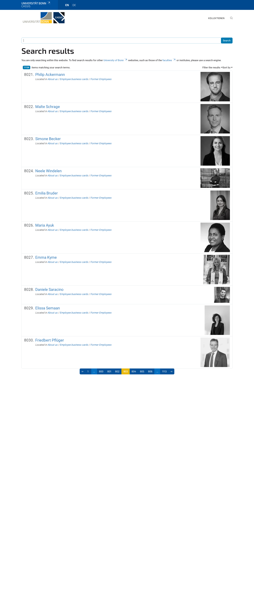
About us (52, 79)
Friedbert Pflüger (49, 340)
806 (150, 371)
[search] (230, 20)
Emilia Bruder (46, 193)
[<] (83, 371)
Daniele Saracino (49, 289)
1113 (164, 371)
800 (101, 371)
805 (142, 371)
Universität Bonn (33, 3)
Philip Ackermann (50, 74)
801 (109, 371)
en (67, 5)
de (74, 5)
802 (117, 371)
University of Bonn (113, 60)
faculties (167, 60)
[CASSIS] (43, 17)
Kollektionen (216, 18)
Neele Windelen (48, 171)
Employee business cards (74, 79)
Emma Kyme (46, 257)
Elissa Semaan (47, 308)
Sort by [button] (226, 67)
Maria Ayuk (44, 225)
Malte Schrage (47, 106)
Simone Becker (48, 139)
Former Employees (100, 79)
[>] (171, 371)
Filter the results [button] (211, 67)
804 (134, 371)
